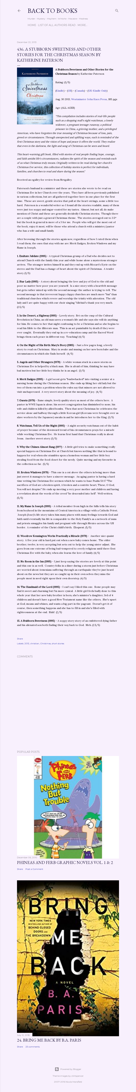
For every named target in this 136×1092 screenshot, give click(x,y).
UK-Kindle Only (97, 90)
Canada (80, 90)
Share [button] (20, 638)
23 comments (33, 1046)
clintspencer (77, 1076)
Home (32, 25)
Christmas (45, 643)
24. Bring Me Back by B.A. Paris (49, 1040)
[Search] (117, 9)
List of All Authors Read (57, 25)
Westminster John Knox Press (89, 99)
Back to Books (52, 10)
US (69, 90)
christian (34, 643)
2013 (26, 643)
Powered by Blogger (70, 1069)
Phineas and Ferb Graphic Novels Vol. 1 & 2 (65, 862)
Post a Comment (34, 869)
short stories (58, 643)
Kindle (60, 90)
